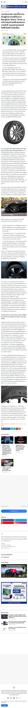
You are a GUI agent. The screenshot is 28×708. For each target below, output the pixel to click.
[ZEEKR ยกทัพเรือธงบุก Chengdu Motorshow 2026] (7, 462)
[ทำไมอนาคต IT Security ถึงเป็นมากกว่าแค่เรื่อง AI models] (4, 629)
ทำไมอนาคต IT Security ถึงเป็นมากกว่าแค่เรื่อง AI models (17, 628)
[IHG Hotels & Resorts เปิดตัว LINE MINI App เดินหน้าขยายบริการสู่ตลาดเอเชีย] (4, 623)
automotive (7, 11)
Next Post (24, 506)
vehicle (2, 425)
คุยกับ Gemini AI (14, 511)
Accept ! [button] (4, 705)
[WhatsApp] (14, 429)
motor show (20, 424)
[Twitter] (12, 429)
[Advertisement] (9, 643)
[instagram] (20, 523)
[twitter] (20, 520)
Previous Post (5, 506)
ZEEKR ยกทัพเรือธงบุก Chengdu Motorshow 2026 (6, 469)
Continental (12, 424)
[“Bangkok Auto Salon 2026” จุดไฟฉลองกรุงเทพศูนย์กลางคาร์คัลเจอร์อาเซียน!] (21, 440)
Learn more (3, 702)
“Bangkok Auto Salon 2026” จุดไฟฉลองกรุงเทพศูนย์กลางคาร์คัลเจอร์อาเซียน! (20, 448)
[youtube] (7, 523)
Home (2, 11)
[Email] (19, 429)
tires (25, 424)
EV (16, 424)
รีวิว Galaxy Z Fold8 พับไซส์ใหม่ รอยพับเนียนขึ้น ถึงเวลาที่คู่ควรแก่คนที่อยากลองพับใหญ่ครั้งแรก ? (18, 616)
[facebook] (7, 520)
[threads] (20, 698)
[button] (1, 2)
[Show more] (22, 429)
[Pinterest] (17, 429)
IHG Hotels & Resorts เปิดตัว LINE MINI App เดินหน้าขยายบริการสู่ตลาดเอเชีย (17, 622)
